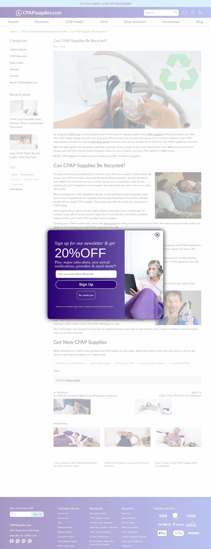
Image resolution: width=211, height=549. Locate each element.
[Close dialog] (157, 234)
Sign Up (86, 284)
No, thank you (86, 295)
